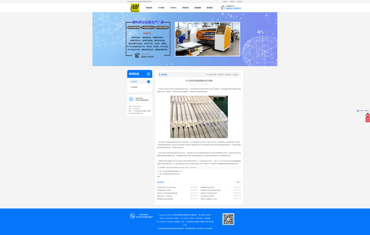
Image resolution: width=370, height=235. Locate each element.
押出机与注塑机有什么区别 (209, 199)
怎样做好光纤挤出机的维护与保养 (211, 190)
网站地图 (239, 1)
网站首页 (149, 8)
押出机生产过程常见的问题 (209, 193)
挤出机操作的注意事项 (207, 196)
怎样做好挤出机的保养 (207, 187)
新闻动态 (185, 8)
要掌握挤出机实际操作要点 (165, 199)
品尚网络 (177, 221)
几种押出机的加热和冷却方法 (171, 174)
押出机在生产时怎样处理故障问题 (167, 193)
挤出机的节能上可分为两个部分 (166, 187)
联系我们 (232, 1)
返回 (158, 176)
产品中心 (173, 8)
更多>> (239, 182)
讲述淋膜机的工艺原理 (164, 190)
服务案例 (198, 8)
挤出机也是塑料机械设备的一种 (172, 171)
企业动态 (235, 74)
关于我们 (161, 8)
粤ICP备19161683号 (205, 215)
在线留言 (225, 1)
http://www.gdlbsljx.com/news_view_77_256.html (181, 167)
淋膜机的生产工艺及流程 (164, 196)
